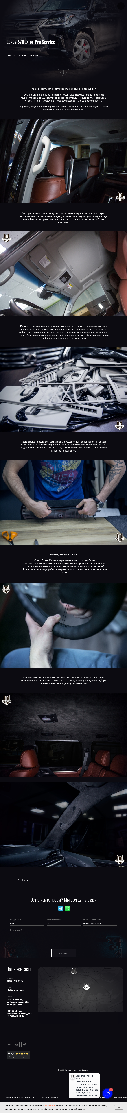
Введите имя (15, 920)
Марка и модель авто (92, 920)
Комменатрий (16, 930)
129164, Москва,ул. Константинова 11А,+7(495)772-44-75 (18, 1002)
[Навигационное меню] (121, 6)
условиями (50, 1105)
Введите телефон (54, 920)
